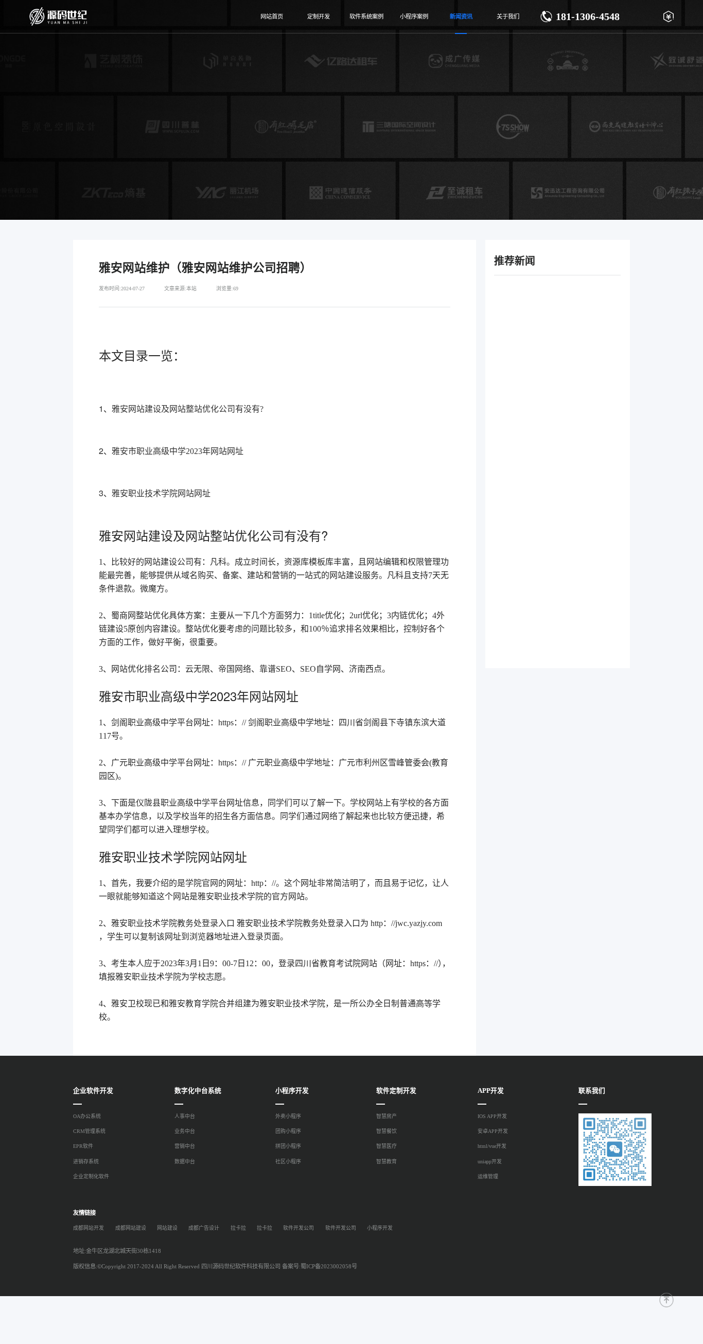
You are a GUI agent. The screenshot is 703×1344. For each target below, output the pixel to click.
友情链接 (84, 1213)
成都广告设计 (203, 1228)
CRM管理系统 (89, 1131)
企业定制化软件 (91, 1176)
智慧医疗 (386, 1146)
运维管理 (488, 1176)
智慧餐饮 (386, 1131)
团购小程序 (288, 1131)
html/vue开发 (492, 1146)
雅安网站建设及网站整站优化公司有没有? (187, 409)
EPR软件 (83, 1146)
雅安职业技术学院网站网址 (161, 493)
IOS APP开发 (492, 1116)
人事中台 (184, 1116)
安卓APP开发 (493, 1131)
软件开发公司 (298, 1228)
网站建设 (167, 1228)
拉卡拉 (238, 1228)
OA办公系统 (87, 1116)
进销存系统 (86, 1161)
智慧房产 (386, 1116)
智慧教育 (386, 1161)
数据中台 (184, 1161)
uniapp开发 (490, 1161)
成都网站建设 (130, 1228)
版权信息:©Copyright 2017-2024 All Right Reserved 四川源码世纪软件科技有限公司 (176, 1266)
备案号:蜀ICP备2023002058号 (319, 1266)
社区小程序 (288, 1161)
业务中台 (184, 1131)
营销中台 (184, 1146)
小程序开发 (380, 1228)
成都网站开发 (88, 1228)
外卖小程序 (288, 1116)
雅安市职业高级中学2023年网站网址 (177, 451)
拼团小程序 (288, 1146)
